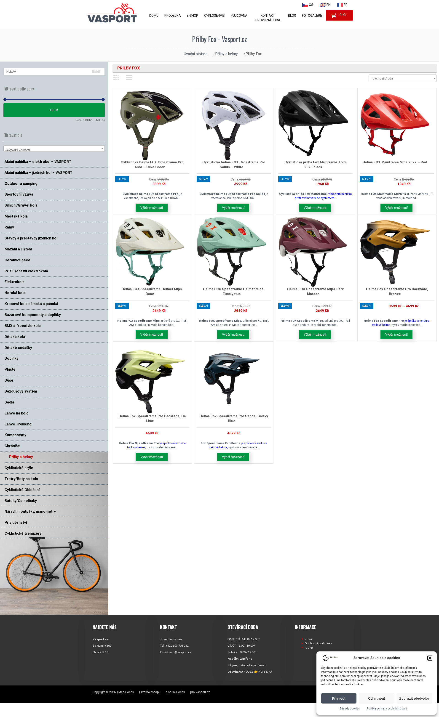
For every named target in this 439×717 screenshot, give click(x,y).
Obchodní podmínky (318, 643)
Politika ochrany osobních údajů (387, 708)
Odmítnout (376, 698)
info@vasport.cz (180, 652)
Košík (308, 639)
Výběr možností (151, 208)
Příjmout (338, 698)
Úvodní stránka (195, 54)
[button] (430, 658)
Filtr (54, 110)
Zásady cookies (350, 708)
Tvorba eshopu (151, 692)
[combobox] (54, 148)
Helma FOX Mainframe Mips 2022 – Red (394, 162)
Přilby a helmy (226, 54)
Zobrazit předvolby (414, 698)
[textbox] (54, 150)
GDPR (309, 647)
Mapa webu (126, 692)
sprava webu (176, 692)
